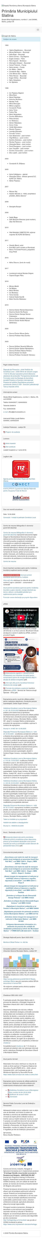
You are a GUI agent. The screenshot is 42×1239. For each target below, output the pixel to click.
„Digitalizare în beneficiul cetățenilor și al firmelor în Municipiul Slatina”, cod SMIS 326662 (21, 907)
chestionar (6, 1043)
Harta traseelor (10, 443)
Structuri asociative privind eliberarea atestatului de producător (19, 375)
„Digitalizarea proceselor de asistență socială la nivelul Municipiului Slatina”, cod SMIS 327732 (21, 912)
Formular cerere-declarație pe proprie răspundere (20, 597)
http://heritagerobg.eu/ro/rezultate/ (15, 1220)
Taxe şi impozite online (11, 386)
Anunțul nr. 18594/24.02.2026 (13, 826)
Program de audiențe (12, 432)
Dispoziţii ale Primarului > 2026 (13, 369)
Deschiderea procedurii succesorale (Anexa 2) (18, 383)
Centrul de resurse (9, 561)
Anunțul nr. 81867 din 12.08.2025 (14, 728)
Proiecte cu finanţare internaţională (21, 380)
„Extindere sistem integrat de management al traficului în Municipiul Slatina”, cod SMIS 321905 (21, 919)
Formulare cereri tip (10, 378)
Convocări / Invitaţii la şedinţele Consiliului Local (19, 517)
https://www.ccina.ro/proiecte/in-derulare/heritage (20, 1224)
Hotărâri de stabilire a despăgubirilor (15, 822)
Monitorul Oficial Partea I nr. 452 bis (15, 942)
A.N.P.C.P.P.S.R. (8, 488)
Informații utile (8, 580)
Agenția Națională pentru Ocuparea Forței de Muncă (19, 489)
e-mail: (5, 412)
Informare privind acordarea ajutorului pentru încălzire (17, 576)
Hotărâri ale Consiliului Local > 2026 (18, 370)
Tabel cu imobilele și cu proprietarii (15, 819)
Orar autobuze (10, 447)
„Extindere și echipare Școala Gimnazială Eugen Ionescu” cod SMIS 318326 (21, 902)
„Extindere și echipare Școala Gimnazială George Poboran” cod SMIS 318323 (21, 896)
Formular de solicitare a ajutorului (16, 688)
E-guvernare (19, 488)
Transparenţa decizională (29, 376)
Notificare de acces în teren (19, 1094)
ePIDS (14, 690)
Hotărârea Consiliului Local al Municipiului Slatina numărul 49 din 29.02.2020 (23, 1091)
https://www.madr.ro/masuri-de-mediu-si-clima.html (20, 1074)
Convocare (13, 1096)
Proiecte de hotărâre (10, 382)
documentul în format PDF (12, 983)
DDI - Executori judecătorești (29, 384)
